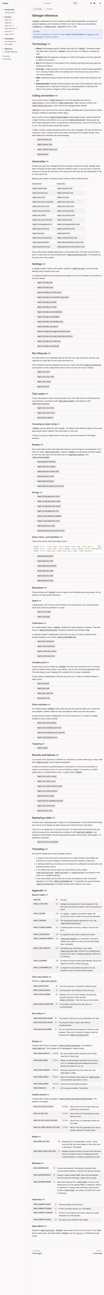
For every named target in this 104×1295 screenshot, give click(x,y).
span (35, 605)
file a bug (84, 964)
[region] (67, 548)
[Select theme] (100, 3)
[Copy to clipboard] (99, 547)
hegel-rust (90, 34)
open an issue (37, 37)
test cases (94, 63)
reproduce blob (50, 822)
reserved (79, 1233)
